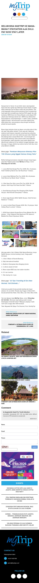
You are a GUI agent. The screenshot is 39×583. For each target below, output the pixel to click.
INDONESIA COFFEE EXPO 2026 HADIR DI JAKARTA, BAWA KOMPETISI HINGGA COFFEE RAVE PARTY (19, 490)
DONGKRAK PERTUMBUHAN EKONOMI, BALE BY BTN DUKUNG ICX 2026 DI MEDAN (19, 507)
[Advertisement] (19, 57)
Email (3, 431)
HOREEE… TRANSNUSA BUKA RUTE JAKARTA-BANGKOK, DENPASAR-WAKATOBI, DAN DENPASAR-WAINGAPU (19, 516)
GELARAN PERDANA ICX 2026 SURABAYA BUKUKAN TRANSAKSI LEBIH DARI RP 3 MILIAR (19, 524)
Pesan (3, 438)
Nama (3, 424)
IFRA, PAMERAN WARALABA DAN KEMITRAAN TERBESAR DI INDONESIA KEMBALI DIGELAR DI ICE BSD (19, 499)
